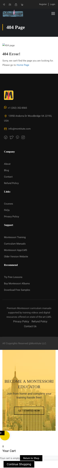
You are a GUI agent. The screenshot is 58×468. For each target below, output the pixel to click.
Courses (8, 203)
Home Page (23, 65)
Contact (8, 176)
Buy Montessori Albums (17, 283)
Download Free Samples (17, 290)
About (7, 163)
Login (52, 4)
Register (43, 4)
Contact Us (30, 326)
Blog (6, 170)
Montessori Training (15, 237)
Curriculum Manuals (15, 243)
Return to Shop (31, 458)
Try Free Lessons (13, 277)
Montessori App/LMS (15, 250)
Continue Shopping (19, 464)
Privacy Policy (11, 216)
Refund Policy (11, 183)
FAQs (7, 210)
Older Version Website (16, 256)
